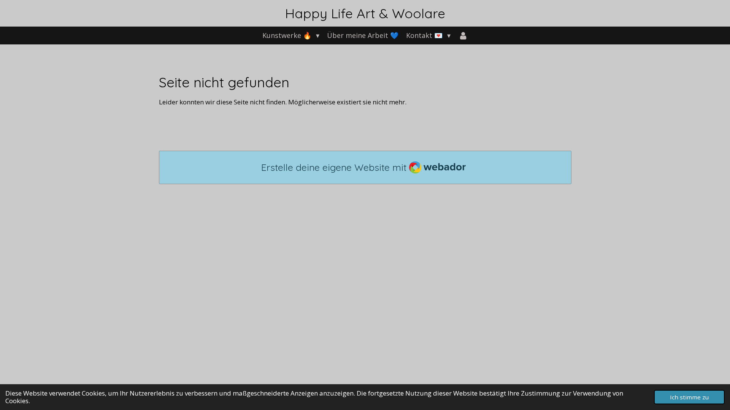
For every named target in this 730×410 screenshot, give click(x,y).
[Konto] (462, 35)
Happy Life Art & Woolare (365, 13)
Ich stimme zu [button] (689, 397)
